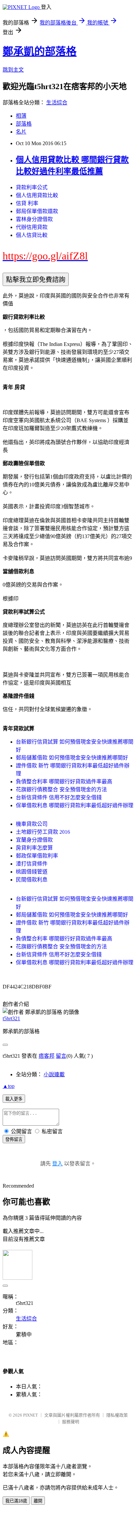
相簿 (21, 116)
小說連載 (54, 1074)
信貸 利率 (27, 203)
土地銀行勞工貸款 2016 (43, 832)
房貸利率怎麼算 (34, 848)
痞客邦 (46, 1056)
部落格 (24, 124)
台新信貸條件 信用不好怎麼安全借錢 (59, 797)
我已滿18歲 (16, 1500)
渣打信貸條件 (32, 864)
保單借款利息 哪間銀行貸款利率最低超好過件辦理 (74, 805)
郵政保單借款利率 (37, 856)
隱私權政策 (117, 1415)
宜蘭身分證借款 (34, 840)
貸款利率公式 (32, 187)
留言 (61, 1056)
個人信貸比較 (32, 235)
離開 (38, 1500)
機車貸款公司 (32, 824)
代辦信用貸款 (32, 227)
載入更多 (13, 1098)
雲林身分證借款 (34, 219)
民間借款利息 (32, 879)
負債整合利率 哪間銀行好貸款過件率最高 (64, 781)
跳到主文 (13, 70)
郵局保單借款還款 (37, 211)
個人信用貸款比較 (37, 195)
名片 (21, 132)
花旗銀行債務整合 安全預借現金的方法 (61, 789)
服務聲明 (70, 1421)
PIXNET (30, 1415)
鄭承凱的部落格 (40, 51)
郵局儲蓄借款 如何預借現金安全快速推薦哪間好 (72, 757)
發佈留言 (13, 1139)
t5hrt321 (11, 1018)
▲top (9, 1086)
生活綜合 (56, 102)
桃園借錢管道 (32, 871)
